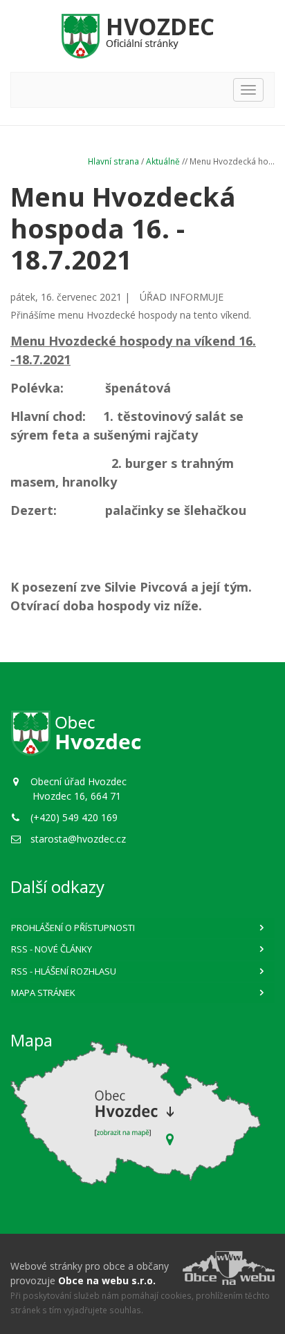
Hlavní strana (113, 161)
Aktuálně (163, 161)
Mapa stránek (43, 992)
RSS (51, 949)
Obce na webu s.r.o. (107, 1280)
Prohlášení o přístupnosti (73, 927)
